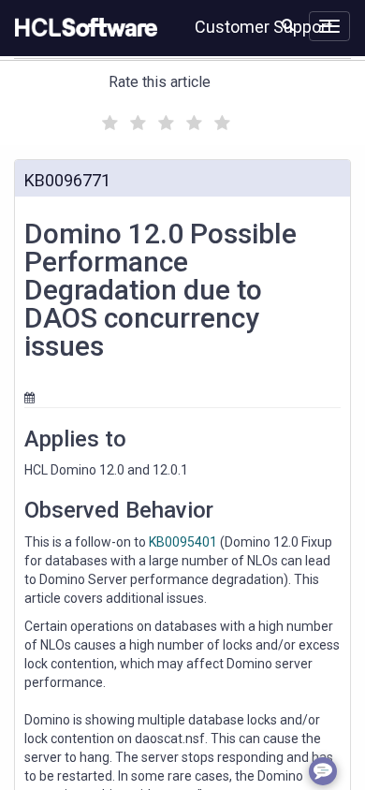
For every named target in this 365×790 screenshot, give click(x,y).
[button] (288, 24)
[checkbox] (107, 118)
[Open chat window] (323, 771)
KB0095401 (183, 541)
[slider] (163, 120)
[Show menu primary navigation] (329, 26)
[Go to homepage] (82, 28)
